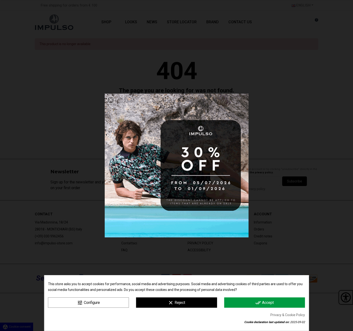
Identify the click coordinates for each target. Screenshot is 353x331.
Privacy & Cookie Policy (287, 315)
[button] (111, 100)
